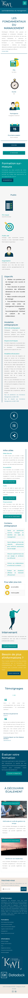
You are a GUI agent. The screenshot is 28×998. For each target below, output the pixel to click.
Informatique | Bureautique (7, 922)
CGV (2, 945)
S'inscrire (14, 145)
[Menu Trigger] (25, 3)
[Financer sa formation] (14, 415)
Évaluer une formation (6, 943)
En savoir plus (7, 180)
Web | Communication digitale (8, 926)
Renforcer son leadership (14, 858)
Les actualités (15, 587)
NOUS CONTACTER (14, 673)
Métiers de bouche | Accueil (7, 933)
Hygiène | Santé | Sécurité (7, 928)
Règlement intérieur (6, 948)
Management (4, 931)
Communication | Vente (6, 924)
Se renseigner (14, 153)
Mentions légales (5, 952)
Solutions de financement (12, 516)
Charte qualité (15, 593)
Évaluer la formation (14, 773)
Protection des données (6, 950)
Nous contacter (10, 482)
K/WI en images (4, 941)
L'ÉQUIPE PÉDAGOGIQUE (9, 646)
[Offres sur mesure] (14, 425)
